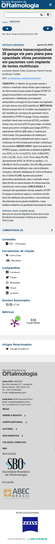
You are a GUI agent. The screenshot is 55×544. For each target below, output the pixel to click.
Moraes (9, 74)
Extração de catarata (11, 213)
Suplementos (11, 435)
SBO (4, 448)
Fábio (23, 70)
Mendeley (16, 260)
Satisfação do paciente (36, 216)
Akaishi (15, 70)
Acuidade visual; (26, 210)
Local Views (33, 323)
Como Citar (15, 255)
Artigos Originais (13, 45)
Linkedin (13, 293)
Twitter (13, 277)
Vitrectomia (7, 220)
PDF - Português (17, 244)
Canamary (31, 70)
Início (5, 409)
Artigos (15, 21)
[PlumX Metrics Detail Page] (14, 323)
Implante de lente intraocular (35, 213)
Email (13, 288)
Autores (8, 429)
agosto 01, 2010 (45, 45)
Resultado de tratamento (14, 216)
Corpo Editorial (13, 422)
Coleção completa (14, 442)
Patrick (40, 70)
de (3, 74)
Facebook (14, 272)
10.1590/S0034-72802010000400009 (24, 78)
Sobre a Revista (12, 415)
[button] (48, 14)
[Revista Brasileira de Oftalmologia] (20, 4)
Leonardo (7, 70)
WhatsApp (14, 282)
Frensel (48, 70)
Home (5, 22)
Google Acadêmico (19, 349)
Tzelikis (16, 74)
